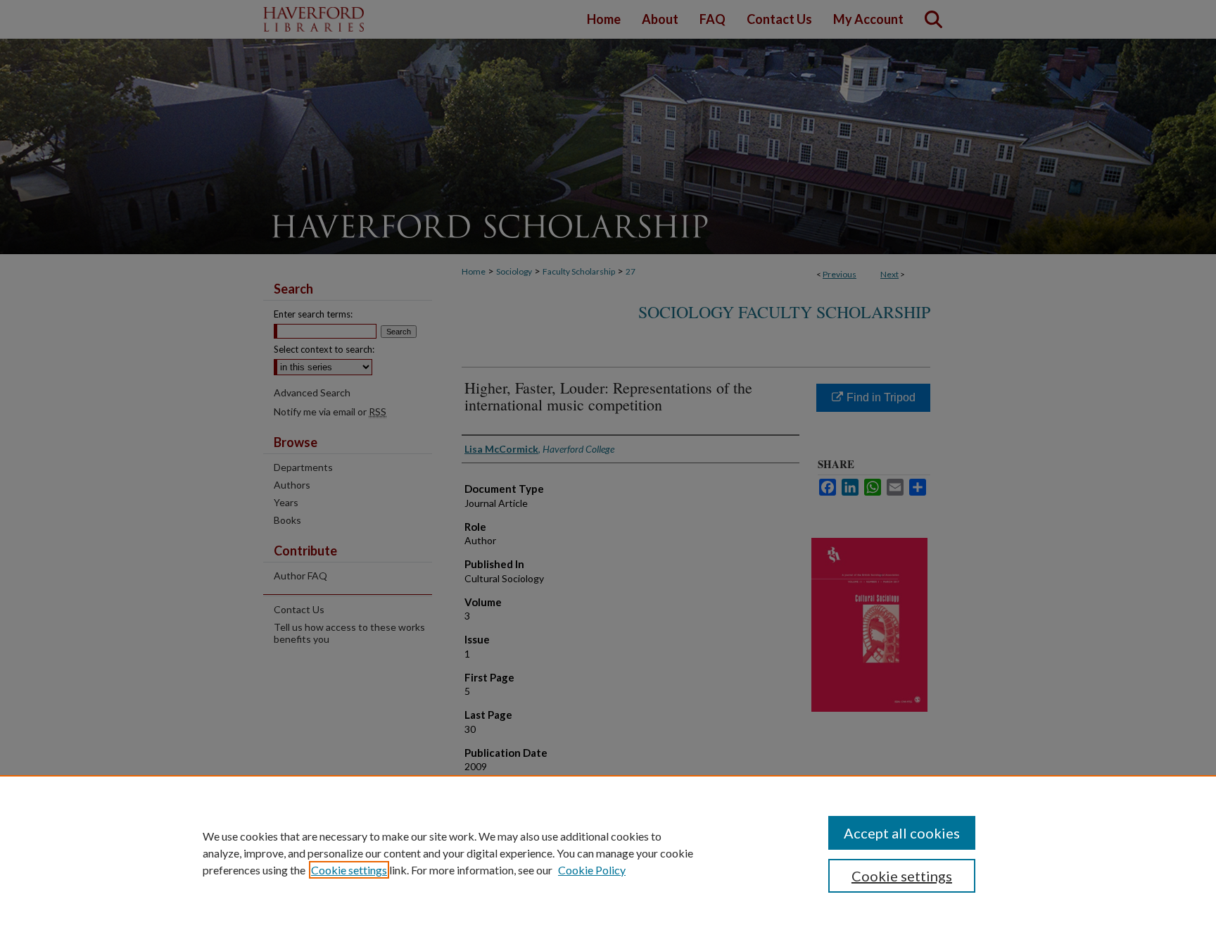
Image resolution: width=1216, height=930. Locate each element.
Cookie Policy (592, 869)
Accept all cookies (902, 832)
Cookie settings (349, 869)
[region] (608, 852)
